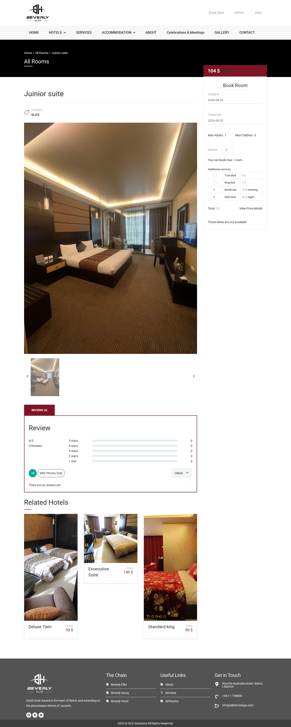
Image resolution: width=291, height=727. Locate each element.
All (32, 473)
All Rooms (41, 53)
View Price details (250, 208)
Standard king (161, 626)
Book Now (216, 13)
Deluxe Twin (40, 626)
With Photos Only (51, 473)
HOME (34, 33)
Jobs (258, 13)
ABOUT (151, 33)
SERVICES (84, 33)
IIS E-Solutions (137, 723)
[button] (57, 33)
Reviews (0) (39, 410)
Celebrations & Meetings (185, 33)
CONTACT (247, 33)
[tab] (39, 410)
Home (28, 53)
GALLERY (222, 33)
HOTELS (55, 33)
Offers (239, 13)
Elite (35, 114)
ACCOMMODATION (116, 33)
